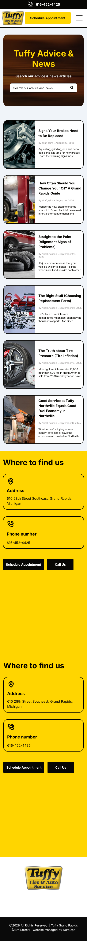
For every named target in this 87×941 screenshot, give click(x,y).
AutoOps (69, 930)
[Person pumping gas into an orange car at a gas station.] (19, 419)
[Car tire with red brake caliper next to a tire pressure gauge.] (19, 364)
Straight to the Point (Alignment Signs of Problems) (54, 242)
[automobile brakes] (19, 144)
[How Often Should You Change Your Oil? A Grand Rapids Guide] (19, 199)
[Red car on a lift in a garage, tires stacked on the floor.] (19, 254)
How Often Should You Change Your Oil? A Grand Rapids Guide (59, 188)
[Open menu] (79, 18)
